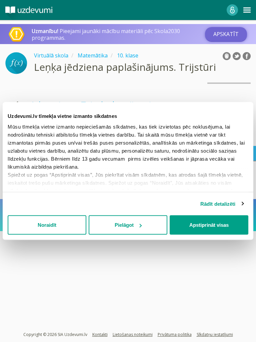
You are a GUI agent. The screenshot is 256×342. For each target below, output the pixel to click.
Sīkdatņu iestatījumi (215, 334)
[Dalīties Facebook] (247, 56)
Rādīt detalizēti (218, 203)
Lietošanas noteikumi (133, 334)
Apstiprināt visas (209, 225)
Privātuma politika (175, 334)
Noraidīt (47, 225)
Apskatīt (226, 34)
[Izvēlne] (247, 10)
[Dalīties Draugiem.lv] (227, 56)
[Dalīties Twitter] (237, 56)
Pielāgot (124, 225)
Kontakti (100, 334)
